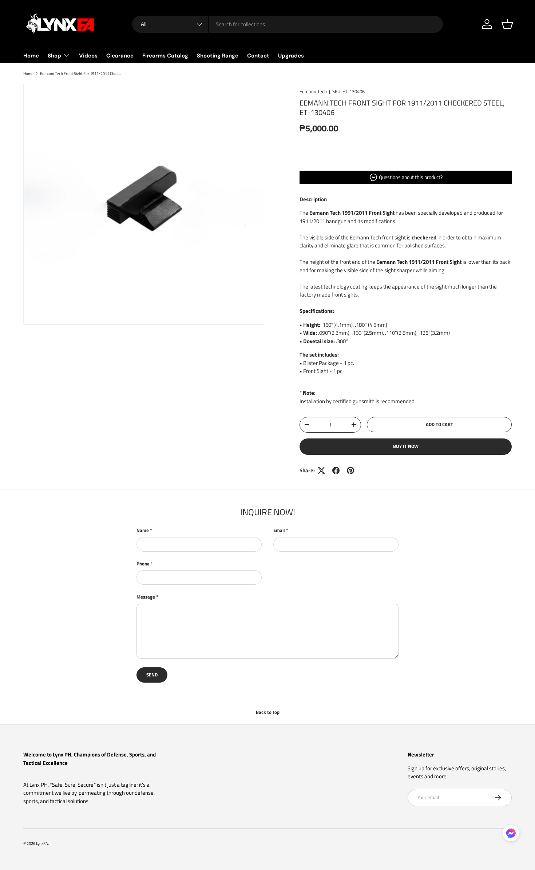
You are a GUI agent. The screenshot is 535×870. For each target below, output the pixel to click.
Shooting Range (217, 55)
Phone (143, 563)
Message (145, 596)
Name (142, 530)
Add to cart (439, 424)
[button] (507, 24)
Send (152, 674)
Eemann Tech (313, 91)
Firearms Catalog (165, 55)
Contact (258, 55)
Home (31, 55)
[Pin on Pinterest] (350, 470)
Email (279, 530)
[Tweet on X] (321, 470)
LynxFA (42, 843)
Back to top (268, 712)
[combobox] (287, 24)
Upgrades (291, 55)
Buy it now (406, 446)
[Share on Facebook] (336, 470)
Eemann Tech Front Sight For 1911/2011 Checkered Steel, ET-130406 (81, 73)
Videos (88, 55)
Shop (54, 55)
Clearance (120, 55)
